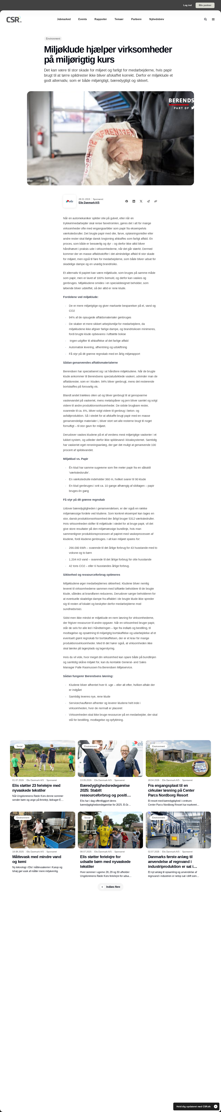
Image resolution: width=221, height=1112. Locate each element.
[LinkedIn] (134, 201)
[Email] (148, 201)
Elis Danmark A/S (89, 202)
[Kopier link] (155, 201)
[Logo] (14, 19)
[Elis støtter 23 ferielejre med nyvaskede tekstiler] (42, 771)
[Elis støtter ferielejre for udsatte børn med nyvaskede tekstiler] (110, 845)
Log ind (187, 5)
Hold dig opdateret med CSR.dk (194, 1106)
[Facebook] (127, 201)
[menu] (213, 19)
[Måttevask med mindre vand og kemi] (42, 842)
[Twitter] (141, 201)
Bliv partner (205, 5)
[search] (205, 19)
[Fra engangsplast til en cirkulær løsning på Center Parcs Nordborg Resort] (178, 773)
